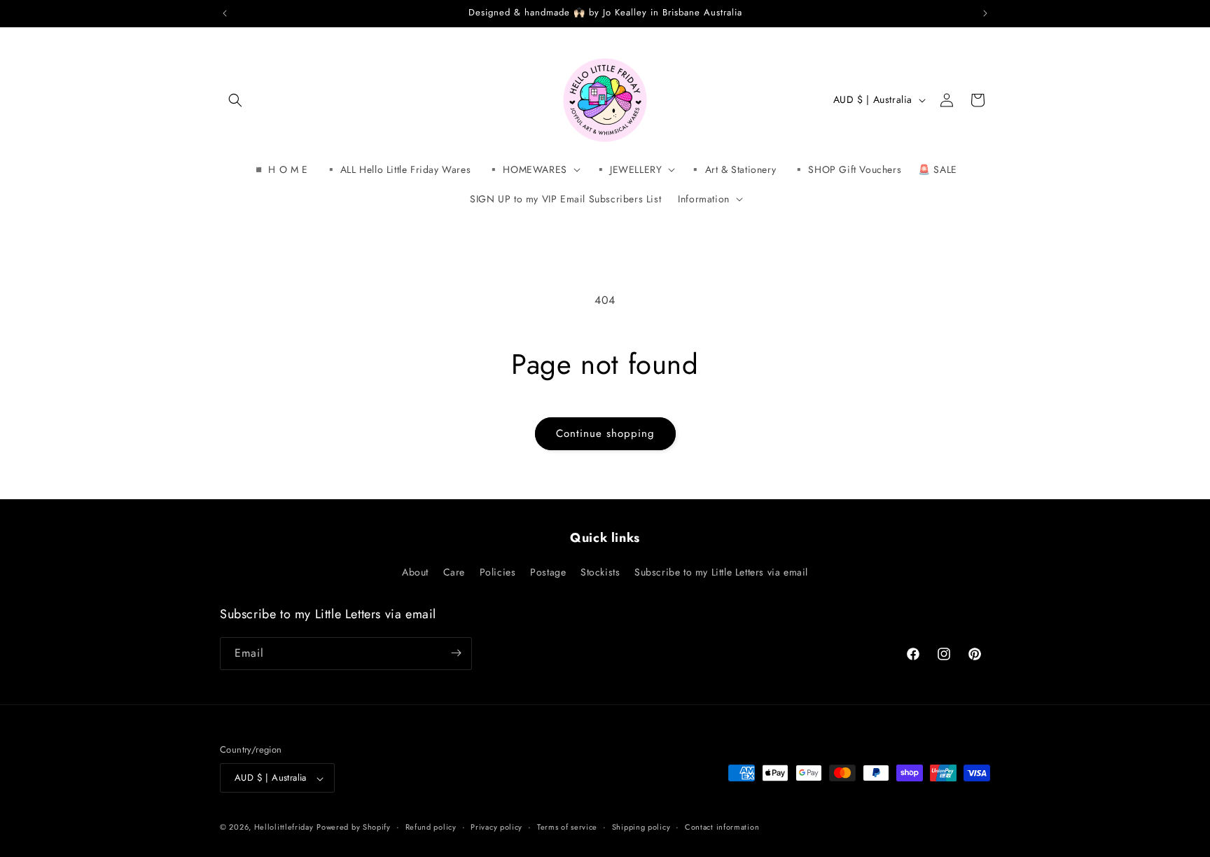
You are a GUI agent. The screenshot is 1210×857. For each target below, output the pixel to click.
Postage (548, 573)
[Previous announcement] (224, 13)
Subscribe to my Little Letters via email (721, 573)
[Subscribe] (455, 652)
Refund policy (431, 826)
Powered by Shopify (354, 827)
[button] (235, 100)
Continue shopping (605, 433)
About (415, 573)
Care (454, 573)
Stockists (600, 573)
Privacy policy (496, 826)
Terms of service (567, 826)
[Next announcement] (985, 13)
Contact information (722, 826)
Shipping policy (641, 826)
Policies (498, 573)
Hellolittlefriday (284, 827)
